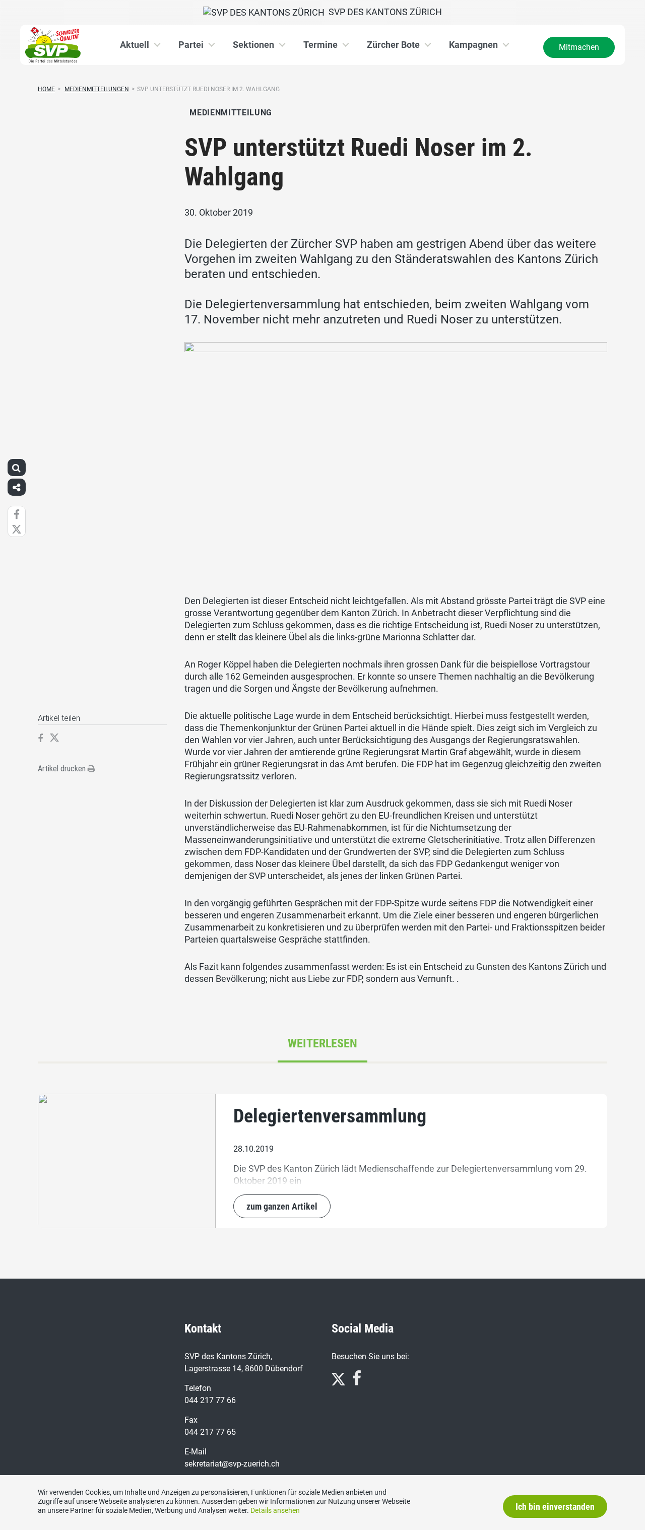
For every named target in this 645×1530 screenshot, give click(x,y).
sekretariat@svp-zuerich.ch (232, 1464)
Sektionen (253, 44)
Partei (191, 44)
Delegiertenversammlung (329, 1116)
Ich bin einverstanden (555, 1506)
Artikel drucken (63, 768)
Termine (320, 44)
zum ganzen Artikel (281, 1206)
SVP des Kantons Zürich (383, 12)
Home (46, 89)
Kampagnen (473, 44)
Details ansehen (275, 1510)
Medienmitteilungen (96, 89)
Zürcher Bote (393, 44)
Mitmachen (579, 47)
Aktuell (134, 44)
